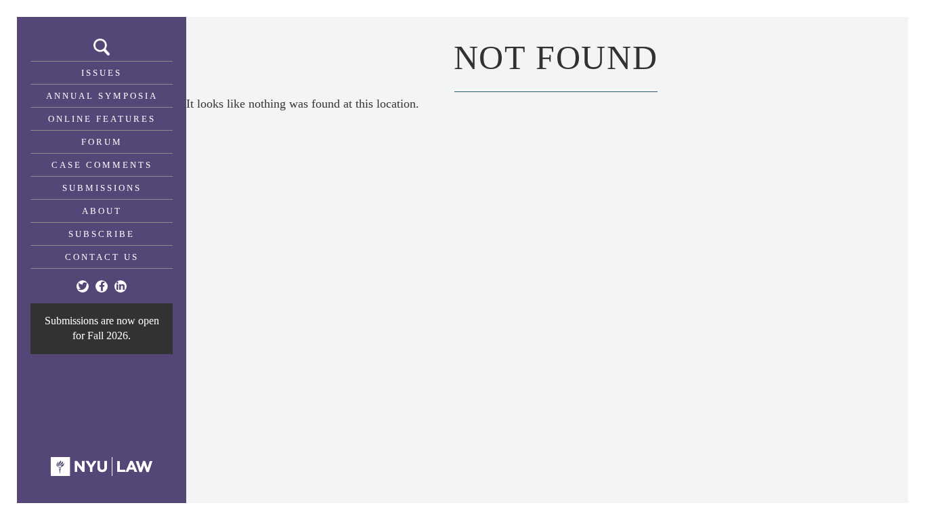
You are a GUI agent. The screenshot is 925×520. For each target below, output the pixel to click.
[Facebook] (101, 286)
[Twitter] (83, 286)
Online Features (102, 119)
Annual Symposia (102, 96)
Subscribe (101, 234)
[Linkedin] (120, 286)
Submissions (102, 188)
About (102, 211)
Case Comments (101, 165)
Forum (102, 142)
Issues (101, 73)
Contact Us (102, 257)
